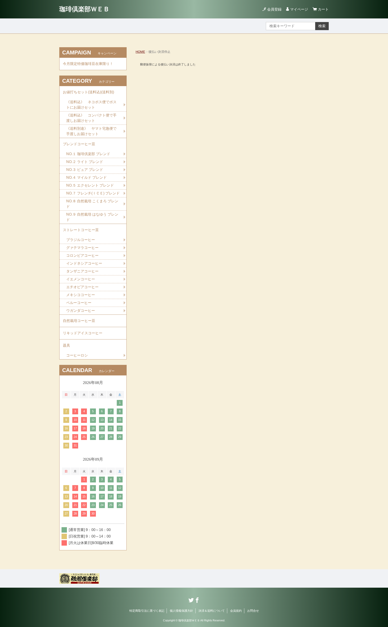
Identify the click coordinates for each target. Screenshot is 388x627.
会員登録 (274, 9)
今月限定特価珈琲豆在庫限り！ (88, 64)
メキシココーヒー (80, 295)
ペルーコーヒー (78, 303)
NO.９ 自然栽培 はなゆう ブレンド (92, 217)
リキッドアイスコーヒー (82, 333)
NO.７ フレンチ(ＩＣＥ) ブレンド (93, 193)
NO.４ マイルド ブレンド (86, 177)
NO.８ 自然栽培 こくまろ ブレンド (92, 203)
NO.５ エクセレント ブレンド (90, 185)
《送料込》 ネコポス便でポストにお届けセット (91, 104)
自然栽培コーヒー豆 (79, 321)
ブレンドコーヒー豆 (79, 144)
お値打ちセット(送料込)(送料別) (88, 92)
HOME (140, 52)
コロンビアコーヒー (82, 255)
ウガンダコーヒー (80, 310)
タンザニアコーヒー (82, 271)
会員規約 (236, 610)
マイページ (299, 9)
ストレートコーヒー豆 (81, 230)
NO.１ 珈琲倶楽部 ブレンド (88, 154)
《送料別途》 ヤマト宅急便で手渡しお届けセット (91, 131)
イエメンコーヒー (80, 279)
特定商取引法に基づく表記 (146, 610)
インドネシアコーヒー (84, 263)
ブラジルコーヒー (80, 240)
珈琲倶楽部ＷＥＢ (84, 9)
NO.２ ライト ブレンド (84, 162)
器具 (66, 345)
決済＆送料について (211, 610)
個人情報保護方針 (181, 610)
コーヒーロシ (77, 355)
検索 (322, 26)
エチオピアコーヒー (82, 287)
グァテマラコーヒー (82, 248)
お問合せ (253, 610)
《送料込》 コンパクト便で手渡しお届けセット (91, 118)
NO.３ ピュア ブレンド (84, 170)
